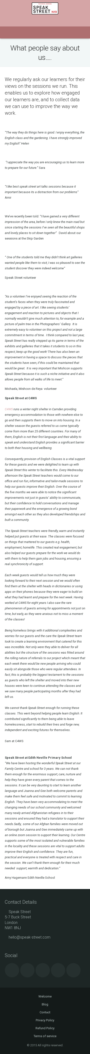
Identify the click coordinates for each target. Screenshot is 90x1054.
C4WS (9, 409)
